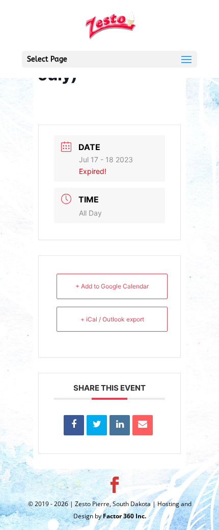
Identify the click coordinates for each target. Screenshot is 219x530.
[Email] (142, 425)
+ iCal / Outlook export (112, 319)
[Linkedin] (120, 425)
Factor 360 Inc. (124, 516)
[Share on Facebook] (74, 425)
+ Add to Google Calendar (112, 286)
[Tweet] (97, 425)
